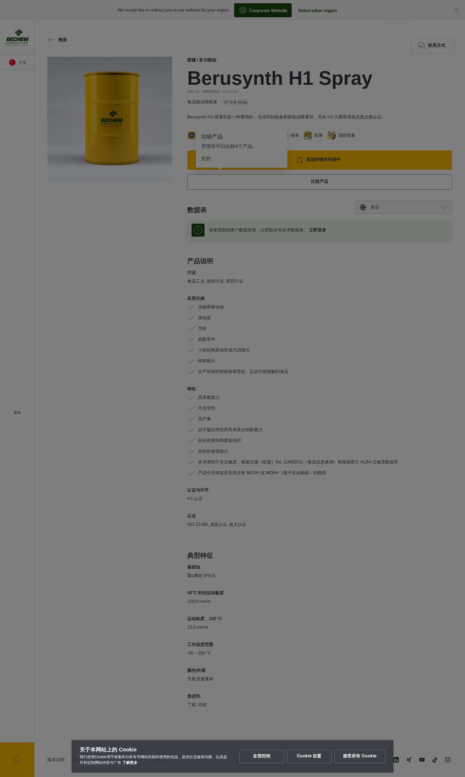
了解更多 (130, 763)
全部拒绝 (261, 756)
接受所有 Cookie (359, 756)
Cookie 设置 (309, 756)
